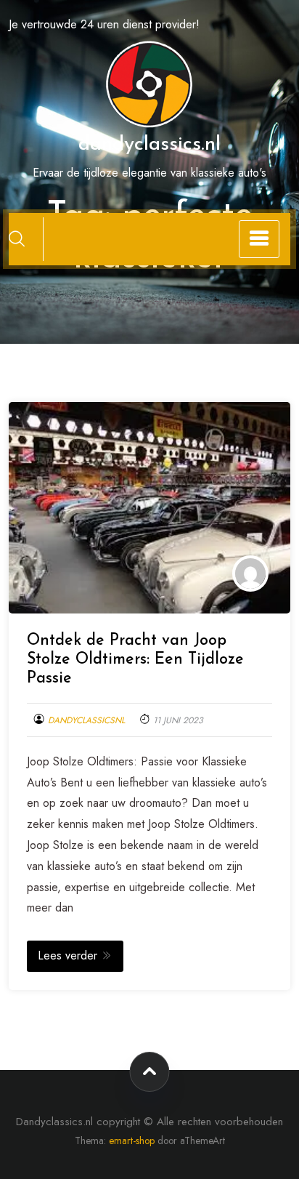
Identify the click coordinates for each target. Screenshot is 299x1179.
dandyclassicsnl (86, 720)
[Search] (17, 238)
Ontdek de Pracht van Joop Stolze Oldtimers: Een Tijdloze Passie (135, 659)
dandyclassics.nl (149, 144)
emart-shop (132, 1140)
